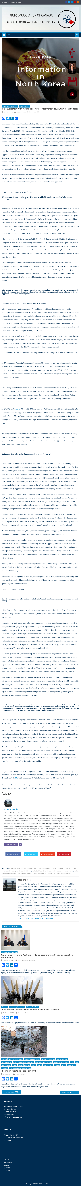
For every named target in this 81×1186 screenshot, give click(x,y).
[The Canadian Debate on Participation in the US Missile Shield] (40, 990)
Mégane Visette (24, 106)
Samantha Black (32, 1007)
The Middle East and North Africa (20, 1068)
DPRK (18, 868)
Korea (21, 871)
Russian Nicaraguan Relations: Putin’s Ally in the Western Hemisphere (70, 1092)
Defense (4, 1059)
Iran (72, 1062)
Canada (4, 1007)
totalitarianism (66, 874)
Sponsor (7, 1168)
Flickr (17, 778)
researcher (42, 874)
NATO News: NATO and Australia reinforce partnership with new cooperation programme (37, 956)
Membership (8, 1162)
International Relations (61, 1062)
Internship (7, 1170)
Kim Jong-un (13, 871)
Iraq (77, 1062)
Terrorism (5, 1068)
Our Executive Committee (13, 1138)
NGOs (29, 871)
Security (49, 874)
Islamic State (6, 1065)
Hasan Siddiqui (62, 1059)
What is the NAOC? (11, 1135)
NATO (33, 1065)
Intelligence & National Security (23, 1062)
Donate (6, 1165)
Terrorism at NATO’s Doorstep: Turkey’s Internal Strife (13, 1092)
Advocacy (12, 868)
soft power (56, 874)
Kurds (20, 1065)
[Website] (20, 844)
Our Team (7, 1140)
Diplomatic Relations (15, 1059)
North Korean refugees (24, 874)
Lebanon (27, 1065)
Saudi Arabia (48, 1065)
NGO (25, 871)
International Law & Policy (43, 1062)
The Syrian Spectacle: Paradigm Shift (18, 1071)
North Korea (47, 871)
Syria (63, 1065)
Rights (40, 1065)
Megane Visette (21, 112)
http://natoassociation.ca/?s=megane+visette (35, 918)
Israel (14, 1065)
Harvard (30, 868)
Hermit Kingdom (39, 868)
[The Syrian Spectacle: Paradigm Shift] (40, 1041)
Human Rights (63, 868)
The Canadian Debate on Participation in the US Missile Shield (30, 1009)
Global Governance (48, 1059)
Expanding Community (9, 106)
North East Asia (37, 871)
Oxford (35, 874)
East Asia (24, 868)
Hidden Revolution (51, 868)
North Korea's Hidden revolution (62, 871)
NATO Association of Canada (26, 960)
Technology (71, 1065)
